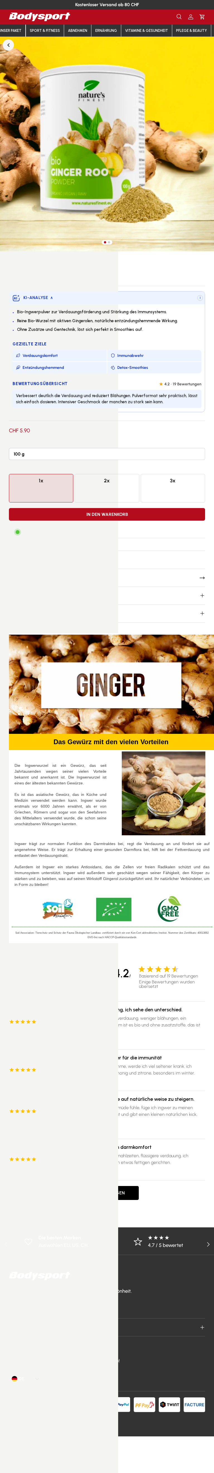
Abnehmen (77, 31)
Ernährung (106, 31)
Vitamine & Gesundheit (146, 31)
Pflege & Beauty (191, 31)
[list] (107, 144)
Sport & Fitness (45, 31)
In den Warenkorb (107, 514)
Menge (16, 468)
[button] (202, 17)
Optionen (18, 442)
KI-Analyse (38, 297)
